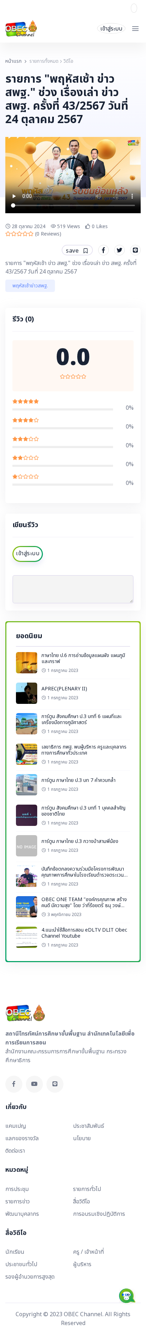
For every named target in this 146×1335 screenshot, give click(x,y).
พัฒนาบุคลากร (22, 1214)
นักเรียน (14, 1252)
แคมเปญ (15, 1126)
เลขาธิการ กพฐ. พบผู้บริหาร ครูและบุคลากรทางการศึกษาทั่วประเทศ (84, 750)
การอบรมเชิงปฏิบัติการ (99, 1214)
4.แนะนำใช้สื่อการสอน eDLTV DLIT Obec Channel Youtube (84, 933)
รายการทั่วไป (87, 1189)
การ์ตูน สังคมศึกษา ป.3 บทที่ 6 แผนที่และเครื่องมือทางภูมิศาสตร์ (81, 720)
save (73, 251)
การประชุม (17, 1189)
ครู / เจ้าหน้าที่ (88, 1252)
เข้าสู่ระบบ (111, 28)
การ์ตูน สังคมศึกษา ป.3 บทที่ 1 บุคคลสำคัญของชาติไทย (83, 811)
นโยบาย (82, 1138)
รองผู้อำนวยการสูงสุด (30, 1277)
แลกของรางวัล (22, 1138)
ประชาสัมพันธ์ (88, 1126)
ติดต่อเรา (15, 1151)
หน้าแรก (13, 61)
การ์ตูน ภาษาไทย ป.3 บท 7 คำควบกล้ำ (78, 780)
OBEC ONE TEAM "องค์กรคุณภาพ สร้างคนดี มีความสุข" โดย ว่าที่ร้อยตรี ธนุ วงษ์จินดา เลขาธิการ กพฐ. (84, 906)
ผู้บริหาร (82, 1264)
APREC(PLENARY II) (64, 689)
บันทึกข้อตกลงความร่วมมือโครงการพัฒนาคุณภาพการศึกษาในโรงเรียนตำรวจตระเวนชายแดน (82, 875)
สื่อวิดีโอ (81, 1201)
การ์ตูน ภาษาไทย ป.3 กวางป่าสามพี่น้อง (79, 841)
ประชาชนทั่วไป (21, 1264)
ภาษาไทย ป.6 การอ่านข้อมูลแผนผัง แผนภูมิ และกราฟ (83, 659)
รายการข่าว (17, 1201)
